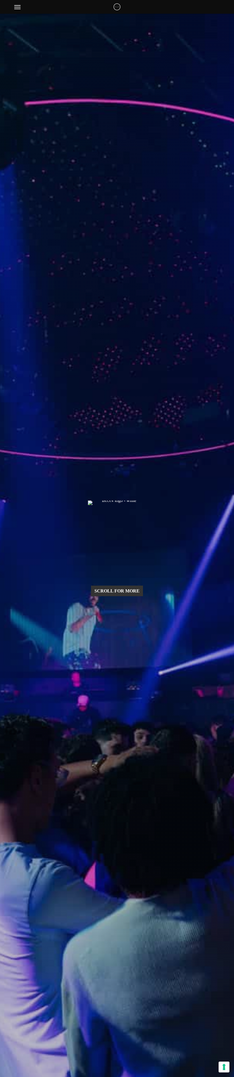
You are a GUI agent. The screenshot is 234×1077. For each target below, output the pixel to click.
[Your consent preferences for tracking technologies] (224, 1067)
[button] (17, 7)
